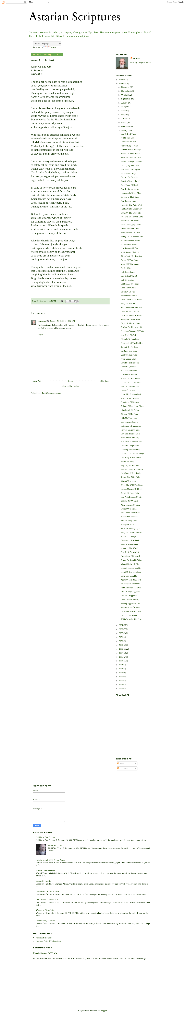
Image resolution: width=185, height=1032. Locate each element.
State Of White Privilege (131, 149)
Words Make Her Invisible (131, 256)
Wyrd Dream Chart (128, 358)
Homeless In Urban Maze (131, 193)
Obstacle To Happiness (130, 339)
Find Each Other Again (130, 169)
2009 (121, 680)
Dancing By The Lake (130, 165)
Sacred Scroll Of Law (130, 228)
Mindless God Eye (128, 141)
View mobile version (70, 386)
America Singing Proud (130, 181)
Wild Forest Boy (127, 137)
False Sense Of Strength (130, 556)
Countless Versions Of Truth (132, 331)
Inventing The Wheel (129, 548)
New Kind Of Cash (128, 335)
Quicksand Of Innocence (131, 425)
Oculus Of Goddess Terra (131, 382)
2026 (121, 79)
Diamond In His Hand (130, 540)
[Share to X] (72, 301)
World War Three (55, 845)
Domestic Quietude (128, 366)
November (125, 90)
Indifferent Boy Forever (45, 837)
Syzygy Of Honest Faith (130, 319)
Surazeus (42, 320)
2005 (121, 684)
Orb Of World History (130, 599)
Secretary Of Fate (128, 291)
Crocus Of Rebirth (43, 880)
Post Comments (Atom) (52, 393)
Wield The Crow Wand (130, 378)
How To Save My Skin (130, 429)
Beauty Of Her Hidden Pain (132, 236)
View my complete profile (140, 62)
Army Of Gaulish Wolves (131, 532)
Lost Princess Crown (129, 421)
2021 (121, 637)
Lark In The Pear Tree (130, 362)
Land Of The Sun (128, 390)
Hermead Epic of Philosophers (48, 941)
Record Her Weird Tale (130, 477)
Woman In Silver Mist (45, 910)
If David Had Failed (129, 244)
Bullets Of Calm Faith (130, 493)
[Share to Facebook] (75, 301)
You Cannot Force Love (130, 512)
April (123, 118)
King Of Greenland (128, 481)
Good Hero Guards (128, 287)
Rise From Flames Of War (131, 441)
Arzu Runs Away (128, 461)
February (125, 126)
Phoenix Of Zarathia (129, 177)
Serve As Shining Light (130, 528)
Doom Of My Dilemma (45, 920)
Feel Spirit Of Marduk (130, 552)
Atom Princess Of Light (130, 504)
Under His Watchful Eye (131, 611)
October (124, 94)
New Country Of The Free (131, 307)
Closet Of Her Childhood (131, 572)
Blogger (103, 1010)
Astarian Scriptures (74, 17)
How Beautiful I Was (129, 248)
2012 (121, 672)
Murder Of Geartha (128, 508)
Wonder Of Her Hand (129, 414)
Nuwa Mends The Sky (130, 437)
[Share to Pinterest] (77, 301)
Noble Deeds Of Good (130, 252)
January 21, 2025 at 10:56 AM (62, 321)
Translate (53, 47)
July (123, 106)
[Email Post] (62, 301)
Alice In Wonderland (129, 544)
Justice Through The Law (131, 161)
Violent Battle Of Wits (130, 564)
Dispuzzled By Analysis (130, 323)
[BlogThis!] (69, 301)
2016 (121, 656)
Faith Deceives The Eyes (131, 587)
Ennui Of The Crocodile (131, 212)
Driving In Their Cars (130, 196)
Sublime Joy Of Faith (129, 500)
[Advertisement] (130, 738)
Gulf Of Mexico (127, 279)
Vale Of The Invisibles (130, 386)
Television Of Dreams (130, 402)
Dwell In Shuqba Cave (130, 445)
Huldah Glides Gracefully (131, 208)
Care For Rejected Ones (130, 433)
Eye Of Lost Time (128, 133)
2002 (121, 688)
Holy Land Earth (128, 272)
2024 (121, 625)
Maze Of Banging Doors (131, 224)
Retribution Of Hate (129, 295)
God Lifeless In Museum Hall (48, 899)
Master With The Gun (130, 398)
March (124, 122)
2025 (121, 83)
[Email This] (66, 301)
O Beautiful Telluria (129, 374)
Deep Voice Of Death (129, 185)
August (124, 102)
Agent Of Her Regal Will (131, 579)
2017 (121, 652)
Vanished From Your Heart (132, 469)
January (124, 130)
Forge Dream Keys (128, 173)
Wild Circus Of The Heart (131, 619)
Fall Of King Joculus (129, 145)
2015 (121, 660)
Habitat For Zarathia (129, 516)
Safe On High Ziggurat (130, 591)
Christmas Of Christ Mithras (47, 891)
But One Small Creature (130, 240)
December (125, 87)
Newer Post (36, 381)
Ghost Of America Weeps (131, 315)
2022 (121, 633)
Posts (121, 763)
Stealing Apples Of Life (130, 603)
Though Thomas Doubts (130, 567)
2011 (121, 676)
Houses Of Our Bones (129, 220)
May (123, 114)
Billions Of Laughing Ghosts (132, 406)
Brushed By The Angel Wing (133, 327)
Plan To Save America (130, 189)
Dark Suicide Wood (129, 615)
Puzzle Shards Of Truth (45, 953)
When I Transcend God (45, 870)
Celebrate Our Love (129, 350)
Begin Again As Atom (130, 465)
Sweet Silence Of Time (130, 232)
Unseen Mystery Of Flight (131, 489)
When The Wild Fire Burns (132, 485)
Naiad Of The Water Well (131, 204)
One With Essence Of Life (131, 496)
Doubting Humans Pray (130, 449)
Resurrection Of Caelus (130, 607)
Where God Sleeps (128, 536)
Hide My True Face (129, 418)
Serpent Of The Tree (129, 347)
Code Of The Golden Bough (132, 453)
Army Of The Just (128, 303)
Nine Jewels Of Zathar (130, 410)
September (126, 98)
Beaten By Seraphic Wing (131, 560)
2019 (121, 645)
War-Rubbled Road (128, 201)
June (123, 110)
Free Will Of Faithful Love (132, 216)
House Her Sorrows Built (131, 394)
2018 (121, 648)
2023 (121, 629)
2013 (121, 668)
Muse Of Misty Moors (130, 264)
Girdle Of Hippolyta (129, 595)
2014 (121, 664)
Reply (40, 334)
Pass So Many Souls (129, 520)
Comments (123, 768)
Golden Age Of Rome (130, 283)
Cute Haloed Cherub (129, 275)
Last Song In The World (131, 457)
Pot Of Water (126, 268)
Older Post (104, 381)
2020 (121, 641)
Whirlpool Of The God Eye (132, 342)
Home (70, 381)
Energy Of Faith (127, 524)
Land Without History (130, 311)
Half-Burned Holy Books (131, 473)
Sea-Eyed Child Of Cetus (131, 157)
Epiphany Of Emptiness (130, 583)
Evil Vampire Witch (129, 370)
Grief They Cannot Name (131, 299)
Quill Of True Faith (129, 354)
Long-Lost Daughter (129, 575)
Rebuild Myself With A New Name (50, 860)
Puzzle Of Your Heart (129, 260)
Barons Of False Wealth (130, 153)
